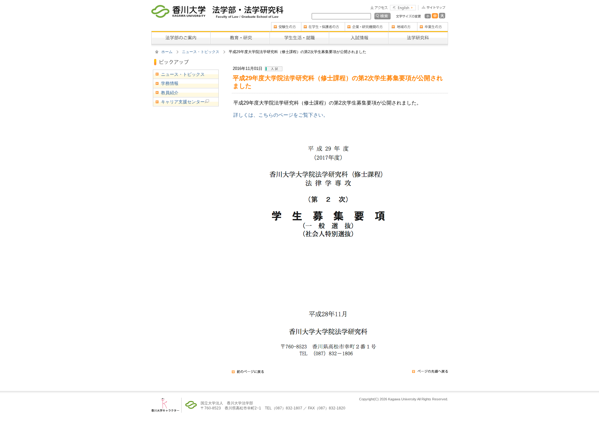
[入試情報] (358, 33)
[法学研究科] (418, 33)
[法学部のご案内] (180, 33)
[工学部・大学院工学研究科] (248, 9)
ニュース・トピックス (200, 52)
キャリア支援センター (183, 101)
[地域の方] (403, 24)
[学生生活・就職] (299, 33)
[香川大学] (178, 9)
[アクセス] (379, 7)
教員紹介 (169, 92)
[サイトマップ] (431, 7)
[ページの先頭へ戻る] (430, 373)
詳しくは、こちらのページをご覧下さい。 (280, 115)
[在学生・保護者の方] (323, 24)
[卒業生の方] (432, 24)
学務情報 (169, 83)
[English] (403, 7)
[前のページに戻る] (248, 373)
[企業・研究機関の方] (367, 24)
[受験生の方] (286, 24)
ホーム (167, 52)
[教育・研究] (240, 33)
